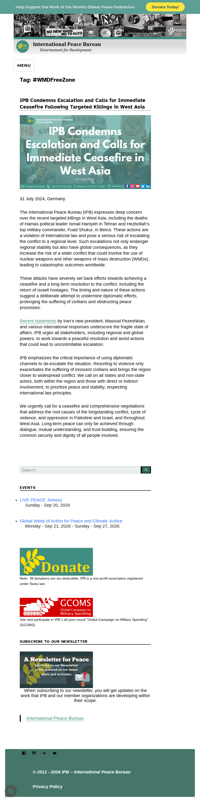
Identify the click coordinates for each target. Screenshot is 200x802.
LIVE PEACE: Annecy (41, 500)
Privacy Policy (47, 786)
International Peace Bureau (55, 718)
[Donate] (85, 562)
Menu (24, 65)
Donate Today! (165, 7)
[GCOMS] (85, 607)
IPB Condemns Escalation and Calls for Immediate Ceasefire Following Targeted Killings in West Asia (82, 103)
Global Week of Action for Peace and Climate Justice (71, 521)
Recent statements (38, 321)
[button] (10, 791)
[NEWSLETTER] (85, 670)
